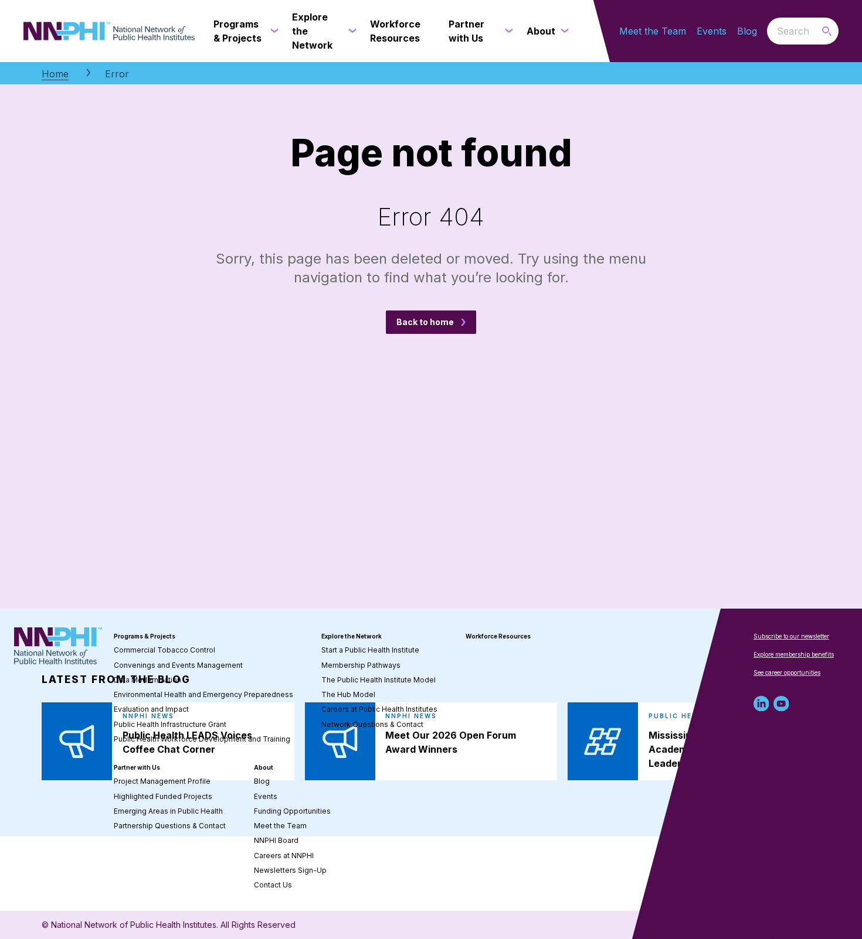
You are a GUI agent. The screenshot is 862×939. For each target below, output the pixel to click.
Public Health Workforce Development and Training (202, 739)
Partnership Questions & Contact (170, 825)
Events (712, 31)
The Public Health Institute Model (378, 679)
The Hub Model (348, 694)
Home (55, 74)
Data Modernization (147, 679)
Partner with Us (137, 767)
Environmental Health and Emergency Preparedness (203, 694)
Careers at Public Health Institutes (379, 709)
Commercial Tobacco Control (164, 650)
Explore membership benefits (794, 654)
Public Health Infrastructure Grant (170, 724)
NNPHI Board (276, 840)
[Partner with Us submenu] (507, 31)
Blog (747, 31)
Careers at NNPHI (284, 855)
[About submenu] (562, 31)
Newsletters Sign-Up (290, 870)
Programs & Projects (144, 636)
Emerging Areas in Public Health (168, 811)
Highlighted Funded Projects (163, 796)
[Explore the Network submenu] (350, 31)
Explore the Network (351, 636)
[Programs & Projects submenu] (272, 31)
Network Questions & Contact (372, 724)
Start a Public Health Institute (370, 650)
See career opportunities (787, 672)
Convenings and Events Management (178, 665)
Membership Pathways (361, 665)
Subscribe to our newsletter (791, 636)
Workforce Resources (498, 636)
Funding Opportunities (292, 811)
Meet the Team (652, 31)
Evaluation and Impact (151, 709)
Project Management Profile (162, 781)
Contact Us (273, 884)
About (263, 767)
